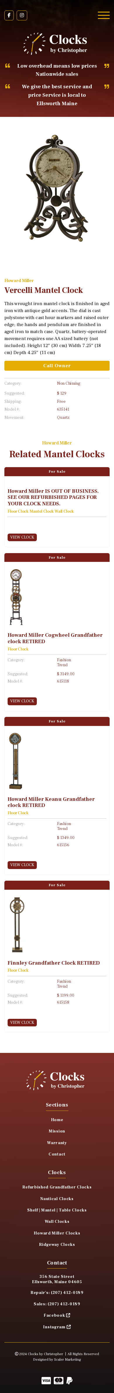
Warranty (57, 1143)
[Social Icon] (9, 15)
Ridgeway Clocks (57, 1244)
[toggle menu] (104, 15)
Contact (57, 1154)
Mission (57, 1131)
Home (57, 1120)
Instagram (54, 1327)
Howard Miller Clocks (57, 1233)
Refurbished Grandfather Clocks (56, 1187)
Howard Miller (19, 281)
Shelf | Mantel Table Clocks (57, 1210)
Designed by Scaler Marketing (57, 1359)
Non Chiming (68, 383)
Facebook (54, 1315)
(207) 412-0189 (67, 1292)
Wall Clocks (57, 1221)
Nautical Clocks (57, 1199)
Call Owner (57, 366)
